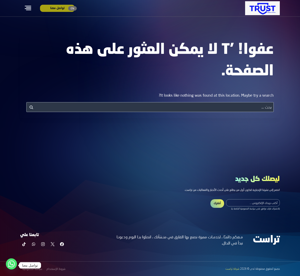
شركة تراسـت (232, 268)
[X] (52, 244)
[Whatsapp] (11, 265)
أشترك (217, 203)
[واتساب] (33, 244)
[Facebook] (62, 244)
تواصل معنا (57, 8)
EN (72, 8)
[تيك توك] (24, 244)
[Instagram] (43, 244)
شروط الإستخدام (56, 268)
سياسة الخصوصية (32, 268)
